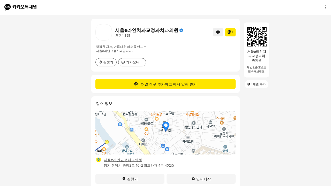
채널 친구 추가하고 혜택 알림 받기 (169, 84)
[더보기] (324, 7)
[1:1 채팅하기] (218, 32)
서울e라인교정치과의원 (123, 160)
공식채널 (181, 30)
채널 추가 (259, 84)
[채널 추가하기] (230, 32)
